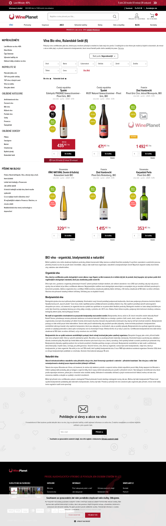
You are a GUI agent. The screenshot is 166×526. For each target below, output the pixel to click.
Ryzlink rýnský (9, 151)
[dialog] (83, 510)
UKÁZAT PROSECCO (93, 30)
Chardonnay (8, 148)
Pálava (6, 137)
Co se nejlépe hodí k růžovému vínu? (16, 197)
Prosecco (7, 121)
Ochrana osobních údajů (110, 439)
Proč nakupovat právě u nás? (82, 488)
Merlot (6, 144)
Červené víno (8, 103)
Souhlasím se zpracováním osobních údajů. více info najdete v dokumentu (84, 439)
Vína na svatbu (9, 84)
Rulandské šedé (9, 155)
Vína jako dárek (9, 88)
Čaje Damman (8, 54)
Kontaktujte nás (151, 8)
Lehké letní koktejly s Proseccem (15, 182)
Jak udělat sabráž (10, 186)
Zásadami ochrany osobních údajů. (91, 509)
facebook (129, 8)
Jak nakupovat (77, 492)
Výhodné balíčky (80, 25)
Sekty (6, 118)
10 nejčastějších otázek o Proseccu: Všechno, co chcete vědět (20, 202)
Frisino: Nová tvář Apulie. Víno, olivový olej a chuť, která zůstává (21, 177)
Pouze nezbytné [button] (74, 515)
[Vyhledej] (114, 16)
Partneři (125, 492)
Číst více (121, 48)
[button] (83, 521)
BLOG (137, 25)
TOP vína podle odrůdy (12, 77)
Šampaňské (8, 125)
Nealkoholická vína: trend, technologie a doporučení (18, 209)
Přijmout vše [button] (93, 515)
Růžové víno (8, 110)
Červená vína (51, 492)
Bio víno (46, 79)
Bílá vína (50, 488)
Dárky (100, 25)
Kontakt (125, 488)
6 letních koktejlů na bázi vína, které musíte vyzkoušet (19, 191)
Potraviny (27, 25)
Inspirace (45, 25)
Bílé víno (7, 107)
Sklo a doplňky (119, 25)
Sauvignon (7, 141)
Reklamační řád (103, 492)
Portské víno (8, 114)
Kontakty (153, 25)
